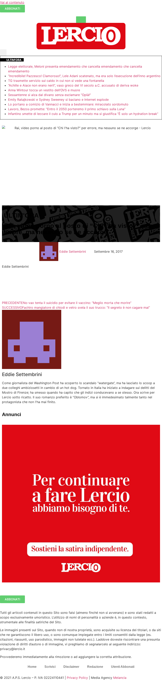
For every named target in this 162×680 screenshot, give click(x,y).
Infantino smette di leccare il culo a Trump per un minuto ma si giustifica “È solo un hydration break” (83, 114)
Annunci (11, 414)
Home (32, 666)
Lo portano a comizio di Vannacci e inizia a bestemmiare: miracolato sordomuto (68, 104)
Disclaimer (71, 666)
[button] (3, 52)
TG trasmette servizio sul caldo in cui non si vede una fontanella (56, 81)
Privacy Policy (77, 678)
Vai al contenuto (12, 2)
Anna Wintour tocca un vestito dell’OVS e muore (44, 90)
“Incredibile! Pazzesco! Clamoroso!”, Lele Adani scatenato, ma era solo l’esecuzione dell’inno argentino (84, 76)
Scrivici (50, 666)
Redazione (95, 666)
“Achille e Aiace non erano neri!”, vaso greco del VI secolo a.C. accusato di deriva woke (73, 85)
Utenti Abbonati (122, 666)
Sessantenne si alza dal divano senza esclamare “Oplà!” (49, 95)
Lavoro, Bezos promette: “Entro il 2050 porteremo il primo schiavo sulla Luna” (66, 109)
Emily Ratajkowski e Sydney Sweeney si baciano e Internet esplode (58, 100)
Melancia (119, 678)
